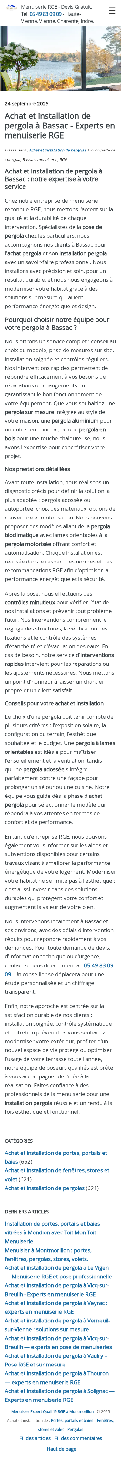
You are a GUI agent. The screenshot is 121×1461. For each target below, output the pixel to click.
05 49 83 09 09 (46, 13)
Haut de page (61, 1448)
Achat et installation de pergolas (57, 150)
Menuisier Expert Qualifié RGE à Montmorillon (52, 1411)
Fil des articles (35, 1438)
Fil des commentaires (78, 1438)
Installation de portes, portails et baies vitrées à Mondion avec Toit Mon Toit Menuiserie (52, 1232)
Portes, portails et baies (72, 1420)
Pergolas (75, 1429)
